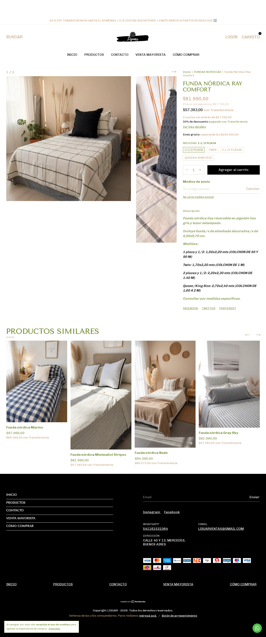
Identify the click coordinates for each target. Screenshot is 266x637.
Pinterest (227, 308)
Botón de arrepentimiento (179, 615)
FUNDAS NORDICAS (207, 72)
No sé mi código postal (198, 197)
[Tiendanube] (133, 602)
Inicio (72, 55)
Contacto (119, 55)
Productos (94, 55)
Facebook (190, 308)
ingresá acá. (148, 615)
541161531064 (155, 529)
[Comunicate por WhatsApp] (257, 628)
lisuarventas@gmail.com (221, 529)
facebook (172, 512)
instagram (152, 512)
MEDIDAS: (199, 143)
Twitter (208, 308)
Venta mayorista (150, 55)
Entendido (54, 628)
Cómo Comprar (186, 55)
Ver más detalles (194, 127)
